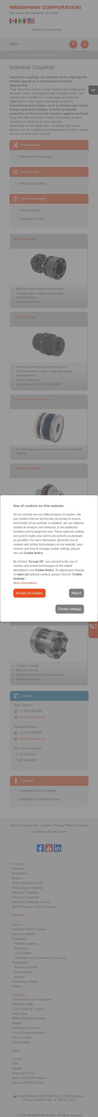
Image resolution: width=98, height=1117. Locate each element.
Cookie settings (69, 609)
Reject (76, 593)
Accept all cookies (29, 593)
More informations (25, 583)
